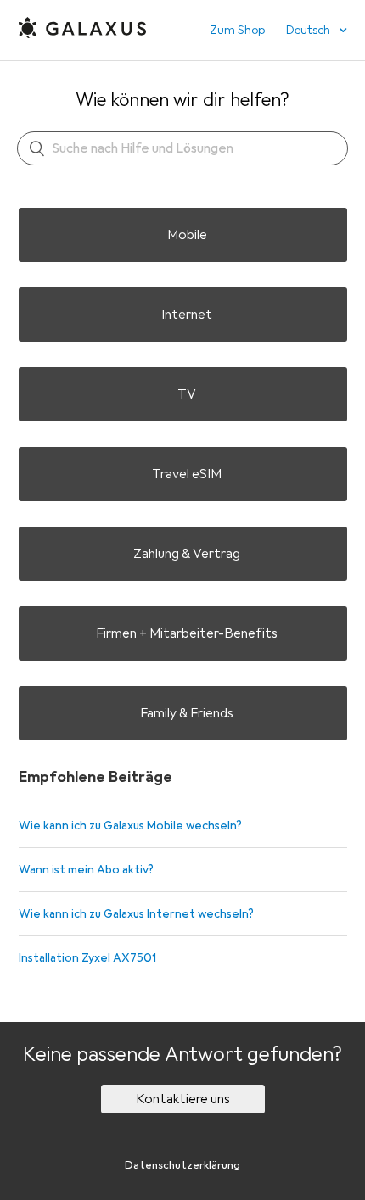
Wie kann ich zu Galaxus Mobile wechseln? (130, 825)
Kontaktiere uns (183, 1099)
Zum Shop (237, 30)
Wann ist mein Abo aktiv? (86, 869)
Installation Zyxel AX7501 (87, 958)
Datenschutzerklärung (182, 1165)
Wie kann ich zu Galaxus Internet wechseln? (136, 914)
